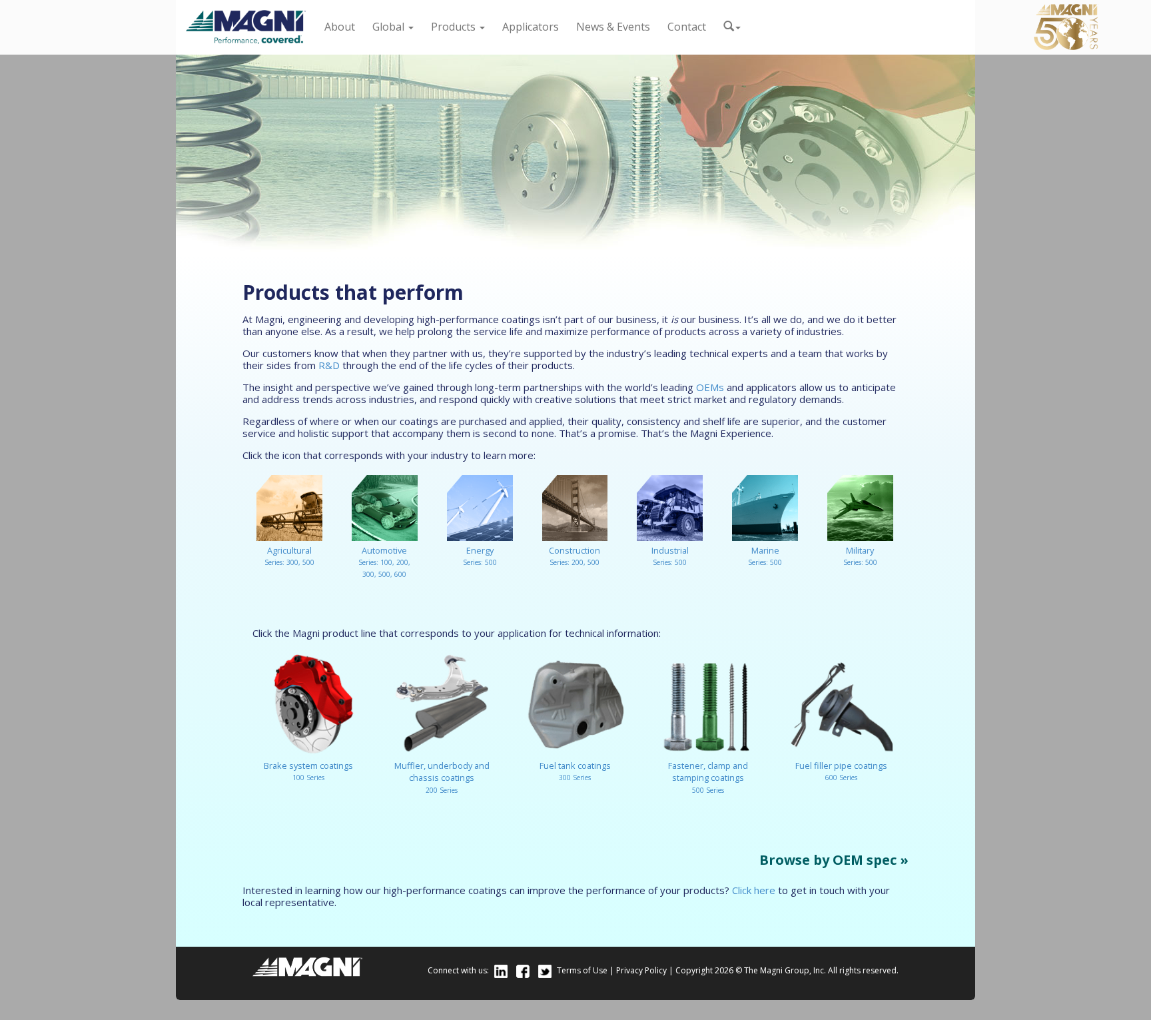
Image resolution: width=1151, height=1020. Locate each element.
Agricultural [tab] (289, 555)
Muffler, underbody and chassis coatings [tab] (442, 777)
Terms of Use (582, 970)
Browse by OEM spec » (834, 860)
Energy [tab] (480, 555)
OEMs (710, 387)
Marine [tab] (765, 555)
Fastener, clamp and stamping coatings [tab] (708, 777)
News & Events (613, 26)
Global (389, 26)
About (339, 26)
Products (454, 26)
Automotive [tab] (384, 561)
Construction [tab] (574, 555)
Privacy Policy (641, 970)
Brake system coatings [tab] (308, 771)
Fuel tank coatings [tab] (575, 771)
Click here (753, 890)
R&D (329, 365)
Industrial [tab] (670, 555)
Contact (686, 26)
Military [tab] (860, 555)
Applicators (530, 26)
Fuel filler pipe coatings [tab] (841, 771)
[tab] (255, 589)
